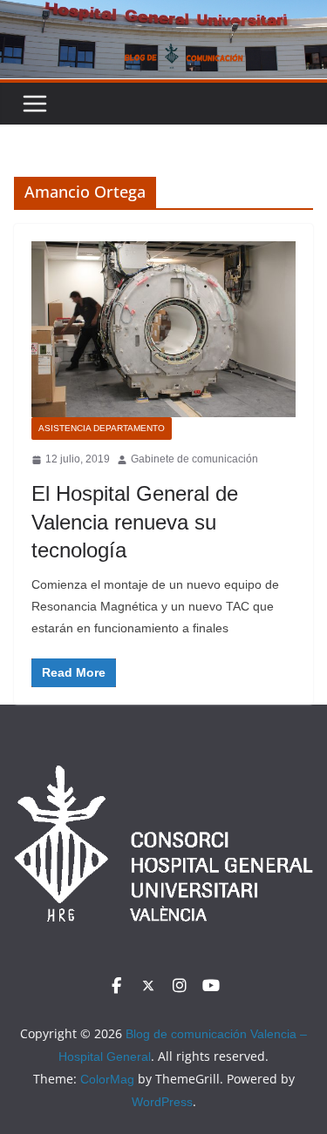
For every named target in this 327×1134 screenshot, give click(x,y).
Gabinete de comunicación (194, 459)
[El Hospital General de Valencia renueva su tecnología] (163, 329)
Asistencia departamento (101, 428)
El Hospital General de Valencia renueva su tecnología (134, 521)
